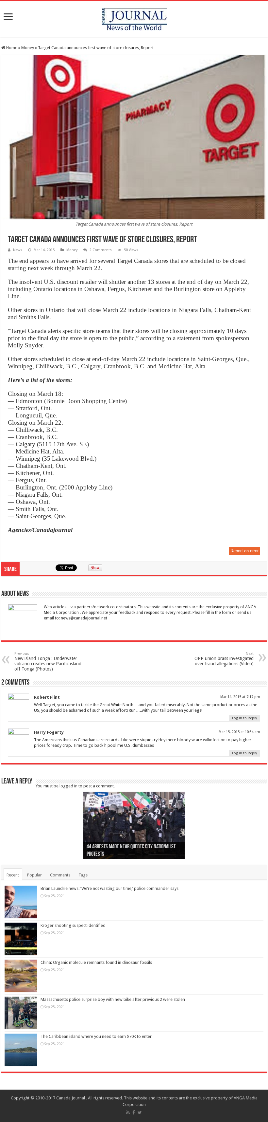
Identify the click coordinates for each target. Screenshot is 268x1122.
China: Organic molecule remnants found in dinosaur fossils (96, 962)
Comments (60, 875)
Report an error (244, 550)
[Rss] (128, 1112)
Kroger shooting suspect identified (73, 925)
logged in (68, 785)
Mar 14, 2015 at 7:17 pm (240, 697)
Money (27, 47)
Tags (83, 875)
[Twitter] (139, 1112)
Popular (34, 875)
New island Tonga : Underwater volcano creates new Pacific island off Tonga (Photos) (47, 661)
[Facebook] (134, 1112)
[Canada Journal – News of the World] (134, 18)
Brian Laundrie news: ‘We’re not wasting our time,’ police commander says (109, 888)
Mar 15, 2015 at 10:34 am (239, 732)
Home (11, 47)
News (17, 250)
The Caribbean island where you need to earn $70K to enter (96, 1036)
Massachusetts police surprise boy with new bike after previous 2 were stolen (113, 999)
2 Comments (101, 250)
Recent (13, 875)
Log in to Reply (244, 718)
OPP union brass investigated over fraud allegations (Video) (224, 659)
